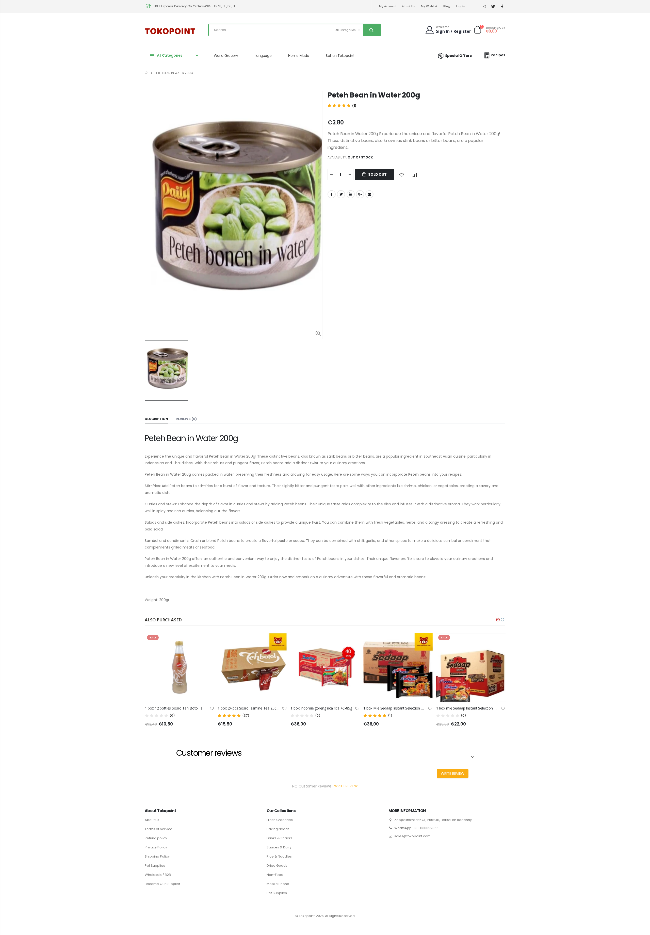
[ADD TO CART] (351, 641)
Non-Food (275, 874)
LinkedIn (351, 194)
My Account (387, 6)
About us (152, 819)
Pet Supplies (155, 865)
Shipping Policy (157, 856)
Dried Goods (277, 865)
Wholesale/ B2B (158, 874)
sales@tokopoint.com (412, 836)
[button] (498, 620)
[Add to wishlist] (401, 174)
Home (147, 72)
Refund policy (156, 838)
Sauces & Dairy (279, 847)
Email (369, 194)
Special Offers (458, 55)
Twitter (341, 194)
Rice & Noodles (279, 856)
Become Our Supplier (162, 883)
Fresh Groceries (280, 819)
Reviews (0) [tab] (186, 418)
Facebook (332, 194)
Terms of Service (158, 829)
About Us (408, 6)
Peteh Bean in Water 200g (374, 95)
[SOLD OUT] (205, 641)
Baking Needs (278, 829)
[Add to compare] (414, 174)
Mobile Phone (278, 883)
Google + (360, 194)
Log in (460, 6)
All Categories (345, 30)
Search (371, 30)
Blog (446, 6)
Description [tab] (156, 418)
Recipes (498, 55)
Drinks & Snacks (279, 838)
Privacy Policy (156, 847)
